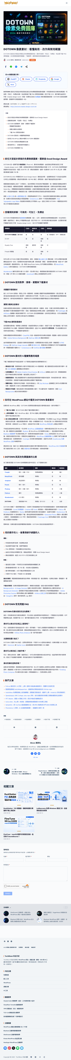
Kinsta (47, 434)
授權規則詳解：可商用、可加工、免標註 (20, 120)
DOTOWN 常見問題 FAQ (15, 148)
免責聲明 (21, 947)
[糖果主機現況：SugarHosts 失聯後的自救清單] (39, 913)
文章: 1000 (35, 757)
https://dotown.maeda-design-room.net (23, 106)
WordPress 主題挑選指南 (35, 429)
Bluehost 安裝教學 (9, 434)
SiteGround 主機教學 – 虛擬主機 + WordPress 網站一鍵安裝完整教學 (20, 913)
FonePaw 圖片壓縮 (39, 348)
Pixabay (7, 489)
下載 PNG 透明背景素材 (17, 132)
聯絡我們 (33, 947)
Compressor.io (26, 348)
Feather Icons (21, 645)
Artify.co (42, 372)
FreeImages (62, 311)
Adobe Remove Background (17, 338)
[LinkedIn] (56, 727)
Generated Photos (51, 514)
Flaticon (7, 493)
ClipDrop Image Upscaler (19, 345)
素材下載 (47, 719)
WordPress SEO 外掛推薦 (57, 446)
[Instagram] (11, 941)
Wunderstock (8, 271)
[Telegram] (21, 67)
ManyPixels (8, 476)
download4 (30, 274)
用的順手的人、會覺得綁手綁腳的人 (19, 145)
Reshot (22, 512)
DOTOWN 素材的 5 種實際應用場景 (19, 135)
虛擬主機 (6, 986)
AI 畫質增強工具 (21, 196)
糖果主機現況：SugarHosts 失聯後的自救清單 (55, 913)
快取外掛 (27, 448)
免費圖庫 (38, 97)
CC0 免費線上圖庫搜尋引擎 (10, 947)
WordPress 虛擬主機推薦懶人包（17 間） (16, 1027)
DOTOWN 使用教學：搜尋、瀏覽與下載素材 (21, 124)
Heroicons (11, 645)
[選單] (66, 3)
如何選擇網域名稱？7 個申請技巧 (13, 1016)
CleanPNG (26, 335)
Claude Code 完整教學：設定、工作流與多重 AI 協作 (19, 1001)
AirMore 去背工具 (40, 593)
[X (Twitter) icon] (39, 753)
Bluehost (26, 431)
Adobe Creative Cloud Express (27, 372)
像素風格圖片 (18, 719)
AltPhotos (7, 313)
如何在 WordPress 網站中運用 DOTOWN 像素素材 (23, 138)
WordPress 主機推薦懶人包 (45, 436)
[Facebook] (6, 67)
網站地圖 (27, 947)
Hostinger (26, 439)
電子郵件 (28, 856)
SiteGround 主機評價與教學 (12, 1034)
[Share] (26, 67)
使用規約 (23, 218)
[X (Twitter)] (35, 727)
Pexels (7, 485)
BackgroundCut (9, 588)
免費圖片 (38, 719)
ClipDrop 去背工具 (34, 338)
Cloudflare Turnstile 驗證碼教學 (13, 1005)
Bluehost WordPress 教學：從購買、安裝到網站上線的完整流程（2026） (55, 920)
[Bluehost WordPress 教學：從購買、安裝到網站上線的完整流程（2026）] (39, 920)
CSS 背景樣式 (11, 369)
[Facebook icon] (32, 753)
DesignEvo (9, 596)
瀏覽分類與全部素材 (16, 129)
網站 (48, 856)
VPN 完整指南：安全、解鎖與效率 (13, 1008)
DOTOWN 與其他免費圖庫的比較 (18, 142)
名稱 (5, 856)
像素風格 (8, 719)
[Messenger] (16, 67)
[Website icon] (35, 753)
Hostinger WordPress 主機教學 (13, 1042)
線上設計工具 (43, 259)
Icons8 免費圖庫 (18, 509)
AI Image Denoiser (21, 588)
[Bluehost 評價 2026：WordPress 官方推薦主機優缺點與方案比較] (6, 920)
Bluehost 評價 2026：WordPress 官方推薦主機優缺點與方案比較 (22, 920)
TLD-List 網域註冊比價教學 (12, 1012)
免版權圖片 (28, 719)
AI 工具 (6, 990)
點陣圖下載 (56, 719)
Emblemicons (34, 199)
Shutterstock (61, 512)
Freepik (7, 472)
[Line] (11, 67)
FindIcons (7, 512)
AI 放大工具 (10, 196)
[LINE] (17, 1048)
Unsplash (8, 480)
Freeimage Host (43, 517)
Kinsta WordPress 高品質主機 (13, 1038)
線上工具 (6, 979)
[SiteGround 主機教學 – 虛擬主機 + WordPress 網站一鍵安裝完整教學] (6, 913)
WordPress (7, 982)
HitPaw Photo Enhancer (22, 633)
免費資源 (32, 60)
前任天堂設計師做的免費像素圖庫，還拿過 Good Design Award (27, 117)
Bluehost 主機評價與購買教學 (12, 1031)
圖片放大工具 (35, 345)
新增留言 (7, 865)
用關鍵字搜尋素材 (15, 126)
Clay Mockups (44, 383)
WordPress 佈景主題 (46, 424)
